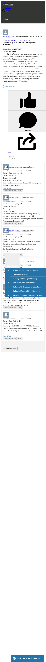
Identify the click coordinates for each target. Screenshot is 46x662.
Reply (20, 191)
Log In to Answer (10, 348)
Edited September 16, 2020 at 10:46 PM (16, 40)
